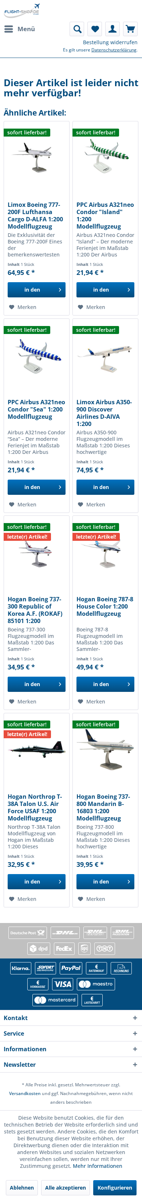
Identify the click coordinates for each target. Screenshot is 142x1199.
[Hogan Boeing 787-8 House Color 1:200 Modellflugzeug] (105, 552)
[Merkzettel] (94, 29)
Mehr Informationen (97, 1165)
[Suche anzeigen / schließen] (77, 29)
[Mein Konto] (112, 29)
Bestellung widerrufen (110, 42)
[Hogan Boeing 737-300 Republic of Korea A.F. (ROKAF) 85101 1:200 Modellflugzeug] (37, 552)
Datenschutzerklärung (114, 50)
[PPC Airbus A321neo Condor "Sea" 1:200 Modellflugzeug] (37, 355)
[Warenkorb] (130, 29)
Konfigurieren (115, 1187)
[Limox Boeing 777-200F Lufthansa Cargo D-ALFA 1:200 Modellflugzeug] (37, 157)
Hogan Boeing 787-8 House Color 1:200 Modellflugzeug (104, 607)
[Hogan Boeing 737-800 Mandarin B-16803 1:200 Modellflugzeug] (105, 749)
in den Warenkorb (32, 291)
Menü (26, 29)
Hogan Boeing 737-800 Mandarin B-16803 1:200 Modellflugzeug (103, 807)
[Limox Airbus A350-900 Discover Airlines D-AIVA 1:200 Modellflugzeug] (105, 355)
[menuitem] (19, 29)
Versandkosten (25, 1093)
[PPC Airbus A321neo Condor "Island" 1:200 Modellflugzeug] (105, 157)
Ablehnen (22, 1187)
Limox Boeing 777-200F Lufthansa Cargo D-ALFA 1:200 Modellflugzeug (35, 215)
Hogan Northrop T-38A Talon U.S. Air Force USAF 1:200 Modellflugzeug (35, 807)
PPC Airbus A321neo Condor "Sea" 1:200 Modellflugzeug (36, 409)
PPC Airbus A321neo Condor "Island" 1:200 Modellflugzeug (105, 215)
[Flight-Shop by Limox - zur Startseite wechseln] (22, 11)
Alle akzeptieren (65, 1187)
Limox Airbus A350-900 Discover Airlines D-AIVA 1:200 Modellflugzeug (104, 412)
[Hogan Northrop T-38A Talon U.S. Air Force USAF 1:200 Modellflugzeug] (37, 749)
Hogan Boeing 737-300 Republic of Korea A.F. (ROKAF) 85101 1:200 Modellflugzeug (35, 610)
